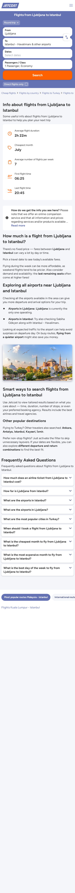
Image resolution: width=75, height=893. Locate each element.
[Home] (10, 5)
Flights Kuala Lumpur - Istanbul (20, 607)
